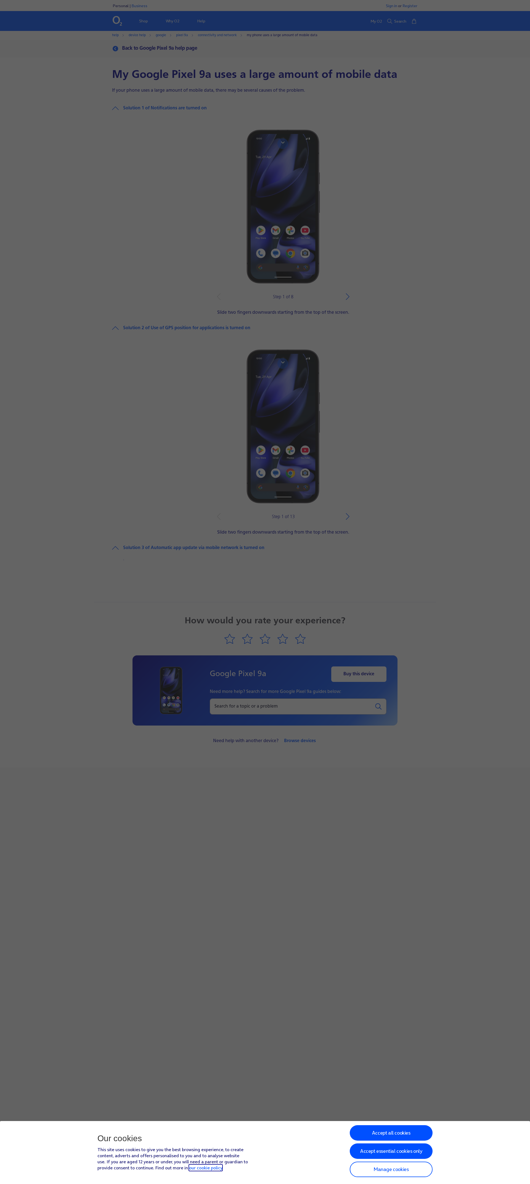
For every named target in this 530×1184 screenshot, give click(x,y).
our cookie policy (205, 1168)
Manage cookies (391, 1169)
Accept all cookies (391, 1132)
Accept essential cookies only (391, 1151)
